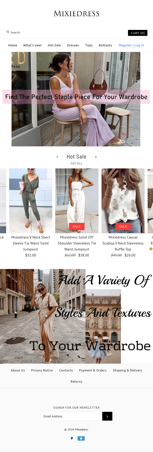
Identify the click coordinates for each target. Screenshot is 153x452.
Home (12, 45)
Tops (89, 45)
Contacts (66, 370)
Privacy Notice (42, 370)
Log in (139, 45)
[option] (76, 99)
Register (125, 45)
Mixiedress (81, 429)
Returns (76, 381)
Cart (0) (138, 33)
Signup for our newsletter (76, 407)
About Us (18, 370)
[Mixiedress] (76, 6)
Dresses (73, 45)
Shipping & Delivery (127, 370)
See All (76, 163)
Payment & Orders (93, 370)
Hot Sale (54, 45)
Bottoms (105, 45)
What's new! (32, 45)
